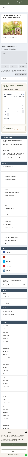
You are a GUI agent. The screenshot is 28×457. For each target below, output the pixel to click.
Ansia (6, 186)
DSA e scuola (7, 218)
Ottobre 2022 (6, 345)
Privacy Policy (16, 454)
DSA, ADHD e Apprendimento (9, 202)
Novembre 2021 (6, 357)
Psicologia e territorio (9, 195)
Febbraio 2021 (6, 386)
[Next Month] (23, 94)
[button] (26, 432)
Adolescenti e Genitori (8, 166)
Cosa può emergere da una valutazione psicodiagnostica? (12, 149)
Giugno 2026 (5, 332)
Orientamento (6, 234)
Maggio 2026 (6, 335)
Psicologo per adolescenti (10, 179)
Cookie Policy (10, 454)
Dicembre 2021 (6, 354)
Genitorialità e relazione (10, 176)
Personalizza (14, 451)
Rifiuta (14, 448)
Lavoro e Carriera (7, 224)
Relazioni (7, 198)
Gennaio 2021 (6, 390)
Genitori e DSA (8, 221)
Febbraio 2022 (6, 348)
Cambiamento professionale (11, 231)
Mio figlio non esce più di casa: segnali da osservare (12, 141)
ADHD (6, 205)
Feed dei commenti (7, 300)
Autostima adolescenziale (10, 169)
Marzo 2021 (5, 383)
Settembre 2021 (6, 364)
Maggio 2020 (6, 415)
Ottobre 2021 (6, 361)
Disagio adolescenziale (10, 173)
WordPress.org (6, 303)
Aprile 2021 (5, 380)
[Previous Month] (21, 94)
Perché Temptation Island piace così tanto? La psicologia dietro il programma (13, 280)
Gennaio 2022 (6, 351)
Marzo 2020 (5, 422)
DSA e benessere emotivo (10, 214)
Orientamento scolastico (10, 240)
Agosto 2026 (5, 325)
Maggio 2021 (6, 377)
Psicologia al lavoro (9, 227)
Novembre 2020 (6, 396)
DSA (5, 211)
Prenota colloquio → (14, 3)
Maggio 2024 (6, 338)
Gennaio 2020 (6, 428)
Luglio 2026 (5, 329)
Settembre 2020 (6, 402)
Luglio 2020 (5, 409)
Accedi (4, 293)
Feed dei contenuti (7, 296)
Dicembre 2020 (6, 393)
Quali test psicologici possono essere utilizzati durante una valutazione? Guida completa (13, 154)
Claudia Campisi (6, 279)
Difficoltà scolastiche (9, 208)
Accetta (14, 444)
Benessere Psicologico (8, 182)
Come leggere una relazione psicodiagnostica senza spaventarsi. (13, 145)
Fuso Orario (6, 118)
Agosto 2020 (5, 406)
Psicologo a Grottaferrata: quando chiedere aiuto (13, 158)
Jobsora (12, 314)
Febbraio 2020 (6, 425)
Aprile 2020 (5, 418)
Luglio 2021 (5, 370)
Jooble (11, 311)
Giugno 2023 (5, 341)
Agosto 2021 (5, 367)
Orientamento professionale (11, 237)
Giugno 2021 (5, 373)
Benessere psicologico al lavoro (12, 192)
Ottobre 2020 (6, 399)
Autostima (7, 189)
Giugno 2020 (5, 412)
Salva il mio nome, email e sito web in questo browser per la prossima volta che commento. (13, 71)
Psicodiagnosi (6, 243)
